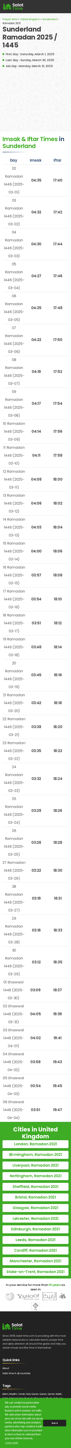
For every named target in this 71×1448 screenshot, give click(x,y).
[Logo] (12, 1326)
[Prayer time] (13, 6)
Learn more (11, 1442)
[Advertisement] (35, 97)
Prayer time (9, 19)
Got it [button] (55, 1423)
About (5, 1368)
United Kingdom (30, 19)
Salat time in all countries (16, 1373)
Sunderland (49, 19)
